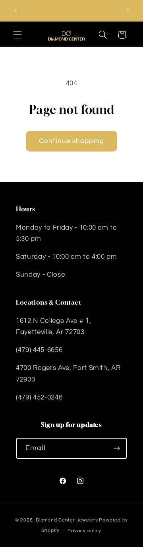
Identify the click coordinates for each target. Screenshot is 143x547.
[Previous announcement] (15, 11)
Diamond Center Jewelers (67, 520)
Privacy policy (84, 530)
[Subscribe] (116, 448)
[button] (17, 34)
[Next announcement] (128, 11)
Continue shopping (71, 141)
